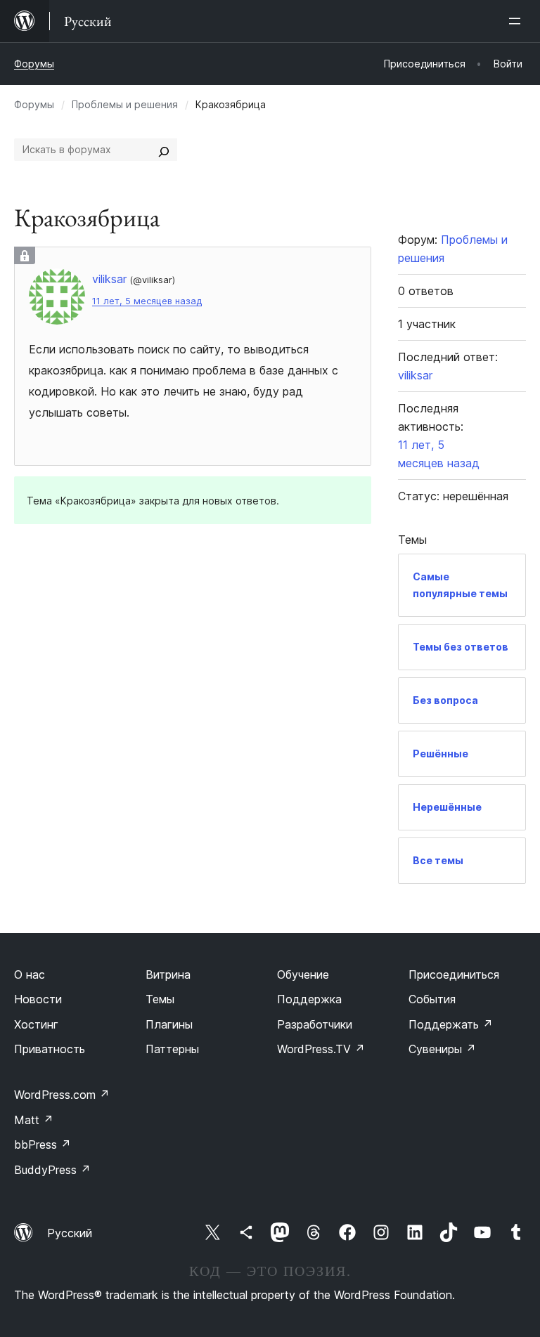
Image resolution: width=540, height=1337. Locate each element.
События (432, 999)
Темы (160, 999)
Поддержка (309, 999)
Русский (69, 1233)
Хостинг (36, 1024)
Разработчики (314, 1024)
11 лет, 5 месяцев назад (147, 301)
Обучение (303, 974)
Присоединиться (454, 974)
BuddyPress (52, 1170)
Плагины (169, 1024)
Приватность (49, 1049)
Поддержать (451, 1024)
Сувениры (442, 1049)
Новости (38, 999)
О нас (29, 974)
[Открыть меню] (517, 21)
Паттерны (172, 1049)
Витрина (168, 974)
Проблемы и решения (125, 104)
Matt (33, 1120)
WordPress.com (62, 1095)
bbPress (42, 1144)
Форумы (34, 64)
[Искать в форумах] (163, 149)
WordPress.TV (321, 1049)
